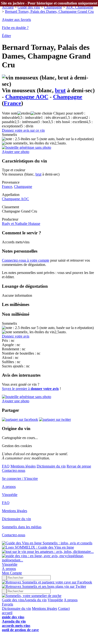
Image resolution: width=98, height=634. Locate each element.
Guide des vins (29, 7)
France (12, 103)
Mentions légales (23, 466)
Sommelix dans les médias (21, 527)
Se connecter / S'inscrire (20, 479)
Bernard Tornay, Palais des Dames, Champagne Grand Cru (49, 11)
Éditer (6, 36)
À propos (9, 569)
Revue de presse (79, 466)
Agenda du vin (35, 600)
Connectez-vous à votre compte (25, 260)
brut (60, 90)
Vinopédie (9, 495)
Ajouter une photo (15, 152)
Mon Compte (12, 573)
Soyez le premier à (30, 389)
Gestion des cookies (17, 446)
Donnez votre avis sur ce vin (23, 130)
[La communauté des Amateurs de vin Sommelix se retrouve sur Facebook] (47, 582)
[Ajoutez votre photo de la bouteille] (26, 147)
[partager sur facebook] (20, 419)
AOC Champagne (79, 7)
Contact (64, 608)
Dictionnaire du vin (51, 466)
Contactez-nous (13, 470)
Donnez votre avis (15, 336)
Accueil (8, 7)
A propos (9, 487)
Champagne (53, 7)
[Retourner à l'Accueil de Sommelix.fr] (31, 596)
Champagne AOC (26, 97)
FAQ (6, 466)
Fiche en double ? (15, 28)
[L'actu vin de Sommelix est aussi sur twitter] (44, 586)
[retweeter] (55, 419)
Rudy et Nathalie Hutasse (21, 224)
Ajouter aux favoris (16, 20)
